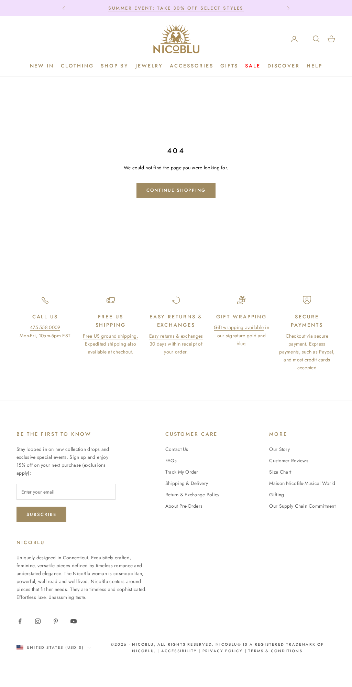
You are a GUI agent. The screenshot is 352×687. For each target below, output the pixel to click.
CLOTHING (77, 65)
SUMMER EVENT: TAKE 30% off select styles (176, 8)
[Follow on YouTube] (73, 621)
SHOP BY (115, 65)
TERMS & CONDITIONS (274, 651)
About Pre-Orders (183, 506)
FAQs (171, 460)
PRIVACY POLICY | (224, 651)
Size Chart (280, 471)
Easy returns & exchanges (176, 335)
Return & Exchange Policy (192, 494)
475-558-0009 (45, 327)
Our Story (279, 449)
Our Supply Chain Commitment (302, 506)
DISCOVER (283, 65)
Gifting (276, 494)
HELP (314, 65)
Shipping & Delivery (186, 483)
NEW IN (42, 65)
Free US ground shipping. (110, 335)
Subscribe (41, 514)
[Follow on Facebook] (19, 621)
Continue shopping (175, 190)
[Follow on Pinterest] (55, 621)
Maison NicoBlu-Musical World (302, 483)
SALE (253, 65)
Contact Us (176, 449)
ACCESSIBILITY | (181, 651)
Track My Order (181, 471)
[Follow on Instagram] (37, 621)
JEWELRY (149, 65)
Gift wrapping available (239, 327)
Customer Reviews (288, 460)
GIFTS (229, 65)
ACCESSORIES (191, 65)
